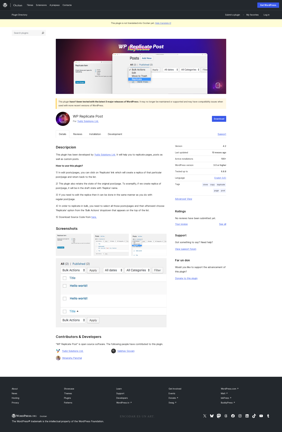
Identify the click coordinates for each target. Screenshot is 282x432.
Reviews (77, 134)
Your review (181, 224)
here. (94, 217)
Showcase (69, 388)
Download (219, 119)
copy (212, 184)
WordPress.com (230, 388)
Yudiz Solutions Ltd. (88, 121)
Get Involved (175, 388)
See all (222, 224)
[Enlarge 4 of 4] (162, 262)
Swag (173, 402)
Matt (224, 393)
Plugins (67, 398)
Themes (68, 393)
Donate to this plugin (186, 278)
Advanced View (183, 198)
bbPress (226, 398)
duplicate (221, 184)
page (216, 190)
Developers (122, 398)
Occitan (43, 416)
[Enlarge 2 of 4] (124, 237)
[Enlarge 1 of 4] (87, 237)
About (15, 388)
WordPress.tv (124, 402)
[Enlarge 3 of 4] (162, 237)
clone (205, 184)
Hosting (15, 398)
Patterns (68, 402)
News (14, 393)
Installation (95, 134)
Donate (173, 398)
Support (222, 134)
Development (115, 134)
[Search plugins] (43, 33)
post (223, 190)
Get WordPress (268, 5)
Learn (119, 388)
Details (62, 134)
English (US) (220, 178)
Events (172, 393)
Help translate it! (163, 23)
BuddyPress (228, 402)
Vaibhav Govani (125, 350)
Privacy (15, 402)
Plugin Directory (19, 14)
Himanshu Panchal (72, 358)
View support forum (185, 249)
